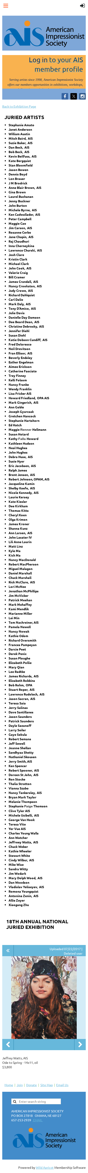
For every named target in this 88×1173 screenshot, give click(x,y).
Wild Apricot (45, 1167)
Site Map (46, 1085)
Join (20, 1085)
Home (9, 1085)
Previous (8, 1044)
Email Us (62, 1085)
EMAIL (37, 1120)
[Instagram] (82, 96)
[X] (73, 96)
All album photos (8, 950)
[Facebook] (65, 96)
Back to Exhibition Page (19, 106)
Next (80, 1044)
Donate (31, 1085)
